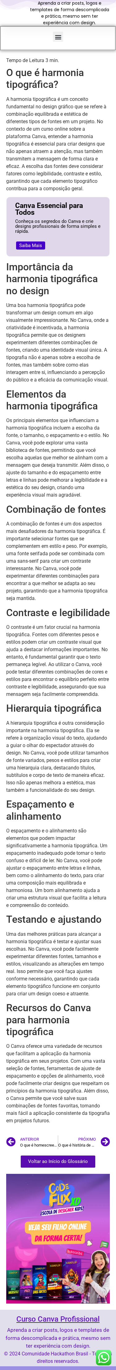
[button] (58, 37)
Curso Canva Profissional (58, 1319)
